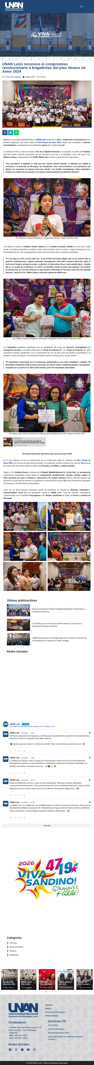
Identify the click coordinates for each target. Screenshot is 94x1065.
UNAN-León (15, 733)
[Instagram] (16, 1049)
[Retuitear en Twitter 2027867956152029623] (15, 795)
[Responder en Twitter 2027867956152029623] (11, 795)
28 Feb (33, 780)
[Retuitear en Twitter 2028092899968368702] (15, 773)
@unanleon (24, 733)
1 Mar (32, 758)
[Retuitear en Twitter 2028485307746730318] (15, 750)
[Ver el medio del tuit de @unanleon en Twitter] (83, 744)
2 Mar (32, 733)
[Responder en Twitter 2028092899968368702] (11, 773)
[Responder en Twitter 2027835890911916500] (11, 817)
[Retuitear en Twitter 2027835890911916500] (15, 817)
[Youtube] (28, 1049)
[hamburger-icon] (81, 6)
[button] (41, 991)
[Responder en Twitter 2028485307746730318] (11, 750)
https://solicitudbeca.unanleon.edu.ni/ (66, 744)
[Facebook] (10, 1049)
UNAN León (41, 140)
